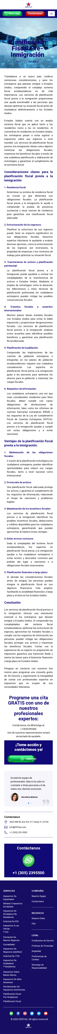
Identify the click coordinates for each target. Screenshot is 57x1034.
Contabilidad (9, 944)
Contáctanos (38, 901)
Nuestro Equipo (39, 896)
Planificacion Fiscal (12, 1001)
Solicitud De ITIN (11, 956)
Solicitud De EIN (10, 921)
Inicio (19, 61)
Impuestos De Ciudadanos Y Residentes (9, 963)
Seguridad (36, 951)
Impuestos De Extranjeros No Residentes (10, 914)
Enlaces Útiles (38, 918)
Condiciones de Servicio (43, 940)
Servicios (33, 61)
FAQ (34, 923)
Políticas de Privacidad (42, 946)
